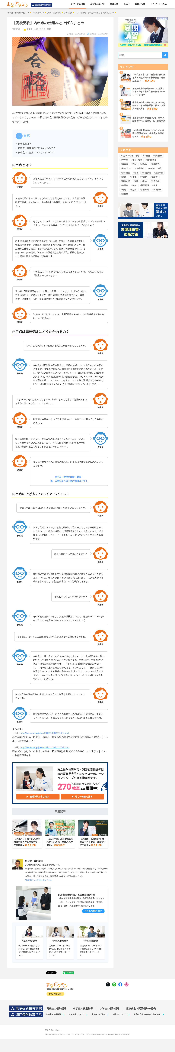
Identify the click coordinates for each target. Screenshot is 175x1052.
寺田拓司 (16, 29)
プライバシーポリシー (53, 1030)
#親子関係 (144, 185)
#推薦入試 (125, 181)
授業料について (119, 1014)
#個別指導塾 (151, 160)
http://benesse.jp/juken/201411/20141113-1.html (45, 733)
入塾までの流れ (98, 1014)
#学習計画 (146, 173)
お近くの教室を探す (93, 911)
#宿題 (123, 177)
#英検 (134, 185)
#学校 (135, 173)
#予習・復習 (137, 160)
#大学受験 (125, 173)
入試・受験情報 (78, 4)
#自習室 (124, 185)
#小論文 (143, 177)
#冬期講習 (155, 164)
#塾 (159, 168)
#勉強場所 (139, 168)
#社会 (144, 181)
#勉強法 (151, 168)
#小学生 (133, 177)
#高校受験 (156, 190)
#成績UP (154, 177)
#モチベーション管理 (130, 156)
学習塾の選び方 (97, 4)
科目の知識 (140, 4)
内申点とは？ (24, 143)
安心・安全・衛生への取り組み (147, 1014)
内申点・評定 (45, 29)
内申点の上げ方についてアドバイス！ (36, 152)
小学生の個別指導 (109, 1008)
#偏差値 (124, 164)
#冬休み (143, 164)
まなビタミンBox (159, 4)
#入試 (134, 164)
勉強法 (127, 4)
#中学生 (124, 160)
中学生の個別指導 (83, 1008)
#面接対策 (144, 190)
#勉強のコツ (126, 168)
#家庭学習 (158, 173)
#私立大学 (155, 181)
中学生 (30, 29)
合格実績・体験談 (53, 1014)
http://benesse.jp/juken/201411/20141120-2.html (45, 747)
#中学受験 (157, 156)
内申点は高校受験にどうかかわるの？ (36, 148)
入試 (36, 29)
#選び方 (133, 190)
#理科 (135, 181)
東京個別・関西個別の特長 (141, 1008)
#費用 (154, 185)
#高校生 (124, 194)
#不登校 (146, 156)
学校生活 (114, 4)
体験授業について (76, 1014)
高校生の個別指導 (56, 1008)
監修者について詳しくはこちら (38, 880)
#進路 (123, 190)
